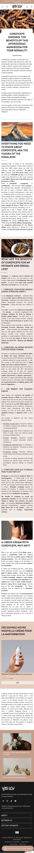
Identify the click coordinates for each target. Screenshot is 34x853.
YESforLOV (10, 837)
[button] (7, 6)
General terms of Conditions (12, 842)
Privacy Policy (13, 844)
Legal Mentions (25, 842)
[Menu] (2, 6)
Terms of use (22, 844)
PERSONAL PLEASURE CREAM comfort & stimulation (16, 674)
